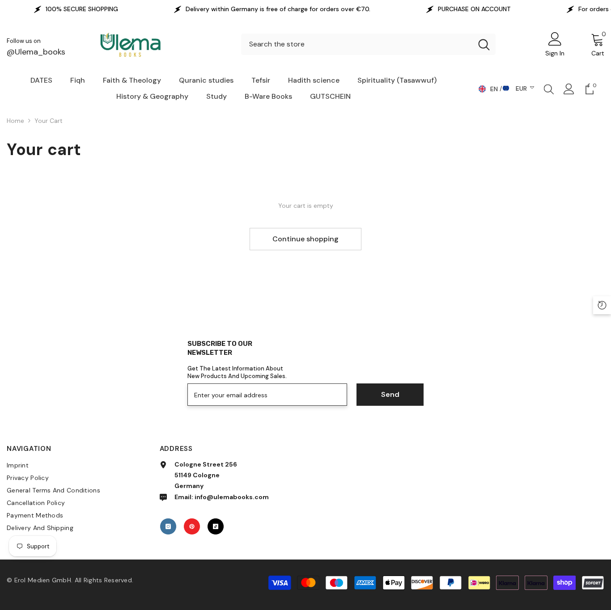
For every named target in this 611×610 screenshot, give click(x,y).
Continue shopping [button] (305, 239)
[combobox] (356, 44)
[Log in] (569, 89)
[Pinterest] (191, 526)
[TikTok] (215, 526)
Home (15, 121)
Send (390, 394)
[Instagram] (168, 526)
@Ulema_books (36, 51)
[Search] (368, 44)
